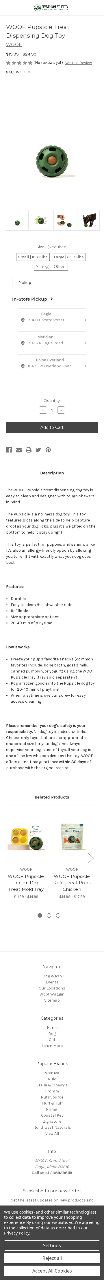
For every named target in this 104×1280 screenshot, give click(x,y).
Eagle (46, 314)
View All (52, 1133)
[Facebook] (9, 450)
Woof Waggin (52, 994)
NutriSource (52, 1097)
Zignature (52, 1121)
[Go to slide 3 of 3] (58, 915)
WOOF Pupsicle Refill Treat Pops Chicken (71, 883)
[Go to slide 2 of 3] (49, 915)
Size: (52, 246)
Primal (52, 1109)
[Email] (19, 450)
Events (52, 982)
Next (90, 857)
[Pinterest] (48, 450)
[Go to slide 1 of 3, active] (40, 915)
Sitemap (52, 1000)
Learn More (52, 1045)
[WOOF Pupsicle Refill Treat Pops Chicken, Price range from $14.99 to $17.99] (72, 837)
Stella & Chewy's (52, 1085)
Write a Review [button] (78, 62)
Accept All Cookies (52, 1271)
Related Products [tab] (52, 797)
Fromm (52, 1091)
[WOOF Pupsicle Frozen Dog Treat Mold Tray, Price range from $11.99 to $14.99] (26, 837)
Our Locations (52, 988)
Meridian (45, 337)
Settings (52, 1245)
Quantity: (52, 400)
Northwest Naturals (52, 1127)
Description (52, 472)
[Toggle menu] (8, 8)
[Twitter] (38, 450)
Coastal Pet (52, 1115)
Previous (7, 857)
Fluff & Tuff (52, 1103)
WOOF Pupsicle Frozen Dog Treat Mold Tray (26, 883)
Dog (52, 1033)
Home (52, 1027)
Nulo (52, 1079)
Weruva (52, 1073)
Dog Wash (52, 976)
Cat (52, 1039)
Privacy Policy (16, 1233)
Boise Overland (50, 360)
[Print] (28, 450)
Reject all (52, 1258)
